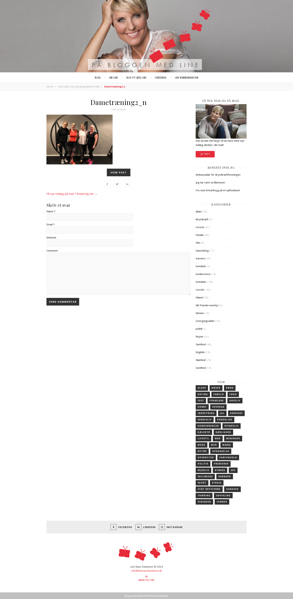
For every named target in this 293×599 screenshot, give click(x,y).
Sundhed (201, 367)
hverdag (218, 406)
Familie (200, 235)
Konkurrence (203, 274)
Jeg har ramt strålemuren (210, 182)
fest (201, 400)
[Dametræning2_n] (118, 139)
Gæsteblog (202, 250)
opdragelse (220, 451)
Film (198, 242)
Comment (52, 250)
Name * (50, 211)
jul (222, 413)
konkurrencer (208, 425)
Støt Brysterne (209, 489)
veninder (204, 501)
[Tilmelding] (221, 121)
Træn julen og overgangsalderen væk (79, 86)
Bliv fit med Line (136, 77)
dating (203, 394)
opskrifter (206, 457)
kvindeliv (231, 425)
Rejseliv (203, 470)
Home (49, 86)
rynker (220, 470)
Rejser (199, 336)
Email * (50, 224)
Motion (200, 313)
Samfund (201, 344)
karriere (236, 413)
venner (222, 501)
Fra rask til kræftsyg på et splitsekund (218, 190)
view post (119, 172)
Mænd (199, 297)
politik (199, 328)
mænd (226, 444)
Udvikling (223, 495)
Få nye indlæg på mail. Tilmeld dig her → (71, 194)
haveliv (234, 400)
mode (201, 444)
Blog (98, 77)
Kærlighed (223, 432)
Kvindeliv (201, 281)
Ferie (233, 394)
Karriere (200, 258)
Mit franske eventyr (207, 305)
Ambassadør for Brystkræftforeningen (218, 174)
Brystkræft (202, 219)
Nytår (202, 451)
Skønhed (201, 360)
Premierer (221, 463)
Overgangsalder (205, 321)
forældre (217, 400)
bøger (216, 387)
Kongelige (224, 419)
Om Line (113, 77)
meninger (233, 438)
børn (229, 387)
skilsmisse (205, 476)
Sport (202, 482)
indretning (206, 413)
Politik (203, 463)
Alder (199, 211)
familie (218, 394)
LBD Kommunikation (186, 77)
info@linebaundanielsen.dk (146, 570)
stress (216, 482)
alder (202, 387)
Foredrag (161, 77)
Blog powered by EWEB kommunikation (146, 595)
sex (233, 470)
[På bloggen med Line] (146, 37)
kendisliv (205, 419)
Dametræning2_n (118, 102)
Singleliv (200, 352)
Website (51, 237)
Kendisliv (201, 266)
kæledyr (204, 432)
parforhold (228, 457)
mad (218, 438)
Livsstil (200, 289)
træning (204, 495)
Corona (200, 227)
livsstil (203, 438)
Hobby (202, 406)
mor (214, 444)
